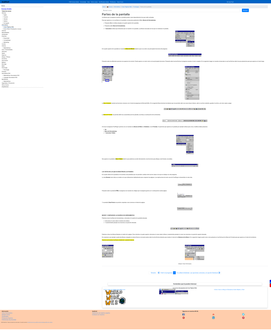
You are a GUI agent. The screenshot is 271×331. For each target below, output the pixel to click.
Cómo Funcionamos (7, 313)
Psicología (4, 67)
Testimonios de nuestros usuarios (101, 313)
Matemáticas (7, 48)
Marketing (6, 42)
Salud (3, 53)
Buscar (245, 10)
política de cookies (48, 322)
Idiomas (4, 13)
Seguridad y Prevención (8, 83)
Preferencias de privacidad (9, 319)
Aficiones (4, 51)
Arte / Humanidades (7, 49)
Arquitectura (5, 86)
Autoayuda (5, 34)
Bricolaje (4, 64)
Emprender (6, 38)
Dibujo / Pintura (6, 57)
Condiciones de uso (31, 322)
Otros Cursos (5, 85)
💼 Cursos (109, 6)
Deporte (4, 55)
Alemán (6, 19)
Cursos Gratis (6, 9)
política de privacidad (40, 322)
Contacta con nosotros (98, 314)
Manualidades (5, 32)
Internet (4, 30)
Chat (88, 2)
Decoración (5, 60)
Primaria (4, 71)
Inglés (5, 15)
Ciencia (4, 46)
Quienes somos (6, 314)
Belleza (4, 62)
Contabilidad (7, 40)
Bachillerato (5, 79)
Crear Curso (120, 2)
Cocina (4, 44)
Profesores (113, 2)
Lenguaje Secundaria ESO (10, 77)
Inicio (3, 6)
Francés (6, 17)
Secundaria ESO (6, 73)
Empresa (4, 36)
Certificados (5, 316)
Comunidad (83, 2)
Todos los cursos (6, 11)
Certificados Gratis (104, 2)
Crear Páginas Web (9, 27)
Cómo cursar (94, 2)
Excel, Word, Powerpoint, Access (12, 29)
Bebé (3, 66)
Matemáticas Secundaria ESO (11, 75)
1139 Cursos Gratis (74, 2)
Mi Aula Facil (230, 2)
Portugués (6, 23)
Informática (5, 25)
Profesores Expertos (7, 318)
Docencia (4, 58)
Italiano (5, 21)
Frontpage (136, 6)
